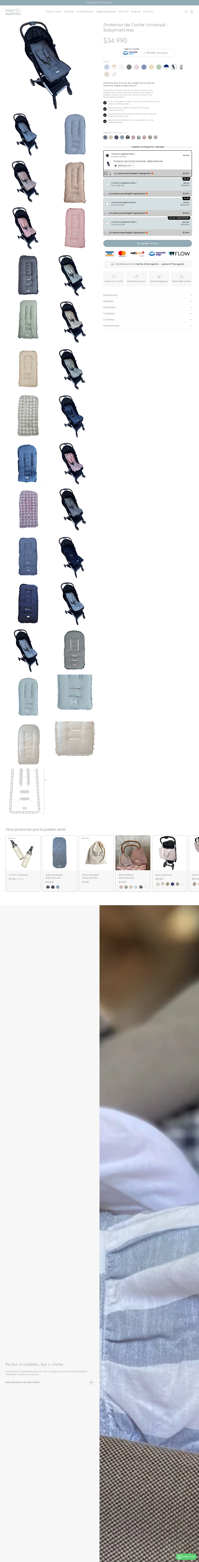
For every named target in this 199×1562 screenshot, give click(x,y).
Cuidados (109, 313)
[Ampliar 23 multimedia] (74, 603)
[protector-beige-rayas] (114, 67)
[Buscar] (186, 12)
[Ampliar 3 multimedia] (74, 134)
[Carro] (192, 12)
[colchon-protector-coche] (173, 67)
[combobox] (124, 165)
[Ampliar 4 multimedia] (28, 181)
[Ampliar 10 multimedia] (28, 322)
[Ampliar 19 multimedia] (74, 509)
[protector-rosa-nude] (136, 67)
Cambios (108, 319)
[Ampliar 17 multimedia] (74, 462)
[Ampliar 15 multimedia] (74, 415)
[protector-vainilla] (151, 67)
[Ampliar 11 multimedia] (74, 322)
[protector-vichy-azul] (166, 67)
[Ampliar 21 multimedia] (74, 556)
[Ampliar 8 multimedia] (28, 275)
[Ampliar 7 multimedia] (74, 228)
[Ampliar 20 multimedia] (28, 556)
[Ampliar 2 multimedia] (28, 134)
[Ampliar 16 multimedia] (28, 462)
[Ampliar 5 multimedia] (74, 181)
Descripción (110, 295)
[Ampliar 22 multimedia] (28, 603)
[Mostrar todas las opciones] (145, 887)
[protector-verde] (158, 67)
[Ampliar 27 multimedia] (74, 697)
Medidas (108, 301)
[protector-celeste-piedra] (144, 67)
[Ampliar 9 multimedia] (74, 275)
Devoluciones (111, 325)
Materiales (109, 307)
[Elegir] (72, 866)
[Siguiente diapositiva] (191, 863)
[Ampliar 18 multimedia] (28, 509)
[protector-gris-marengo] (129, 67)
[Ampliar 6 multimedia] (28, 228)
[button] (147, 155)
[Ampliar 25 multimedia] (74, 650)
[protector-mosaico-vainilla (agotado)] (114, 74)
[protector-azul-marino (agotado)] (106, 67)
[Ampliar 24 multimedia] (28, 650)
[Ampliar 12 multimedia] (28, 368)
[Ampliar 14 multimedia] (28, 415)
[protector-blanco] (121, 67)
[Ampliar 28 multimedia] (28, 744)
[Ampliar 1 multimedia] (51, 64)
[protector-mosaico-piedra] (106, 74)
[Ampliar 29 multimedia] (74, 744)
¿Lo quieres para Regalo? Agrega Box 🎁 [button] (133, 173)
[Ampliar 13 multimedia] (74, 368)
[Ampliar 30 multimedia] (28, 791)
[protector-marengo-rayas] (181, 67)
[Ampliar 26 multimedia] (28, 697)
